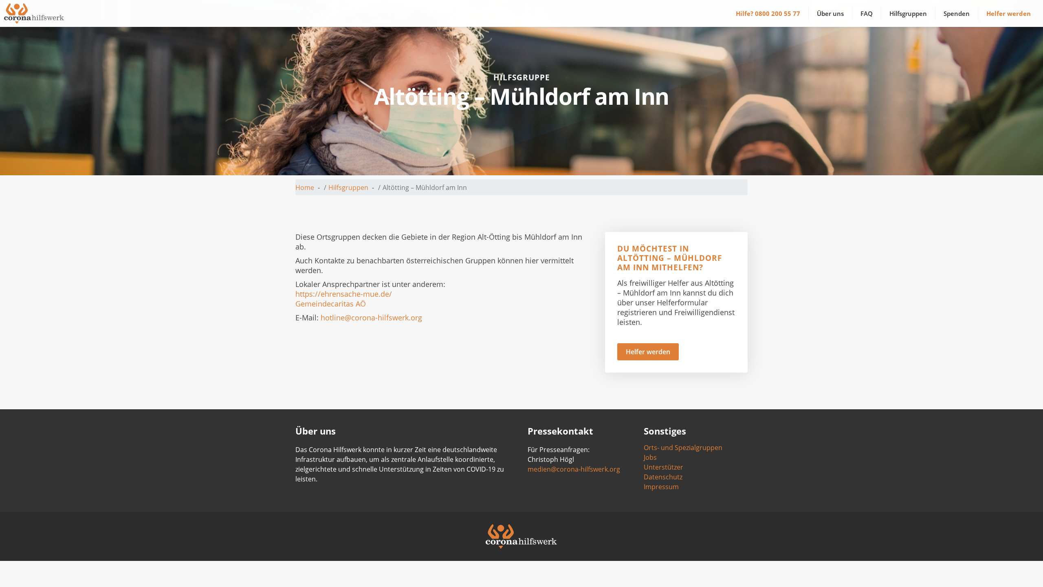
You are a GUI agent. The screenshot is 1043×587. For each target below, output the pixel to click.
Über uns (830, 13)
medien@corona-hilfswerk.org (574, 469)
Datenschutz (663, 476)
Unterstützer (663, 467)
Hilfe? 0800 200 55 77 (768, 13)
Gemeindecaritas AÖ (330, 304)
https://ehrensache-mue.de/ (343, 294)
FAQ (866, 13)
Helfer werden (1008, 13)
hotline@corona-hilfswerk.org (371, 317)
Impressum (661, 486)
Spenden (957, 13)
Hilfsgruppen (908, 13)
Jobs (650, 457)
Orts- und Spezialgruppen (683, 447)
